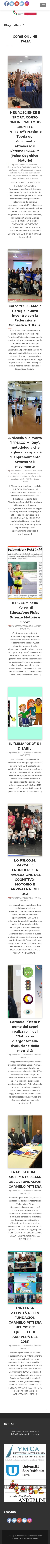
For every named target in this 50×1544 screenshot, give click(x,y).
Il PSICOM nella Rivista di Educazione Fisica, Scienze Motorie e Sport (25, 612)
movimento (25, 476)
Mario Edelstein (14, 476)
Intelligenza (13, 170)
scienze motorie (22, 175)
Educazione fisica (14, 167)
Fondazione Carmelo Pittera (28, 473)
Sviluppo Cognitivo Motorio (28, 178)
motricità (13, 173)
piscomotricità (34, 173)
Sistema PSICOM (35, 175)
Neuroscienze (23, 173)
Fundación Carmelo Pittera (32, 167)
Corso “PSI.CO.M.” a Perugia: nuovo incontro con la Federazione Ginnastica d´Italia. (25, 315)
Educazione (33, 164)
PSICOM (11, 175)
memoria (38, 170)
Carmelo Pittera (30, 470)
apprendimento (17, 470)
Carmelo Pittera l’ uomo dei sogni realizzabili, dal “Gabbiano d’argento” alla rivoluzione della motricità (25, 1036)
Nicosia (34, 476)
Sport (14, 178)
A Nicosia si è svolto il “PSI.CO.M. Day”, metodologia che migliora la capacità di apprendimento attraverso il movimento (25, 452)
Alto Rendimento (21, 164)
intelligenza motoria (26, 170)
